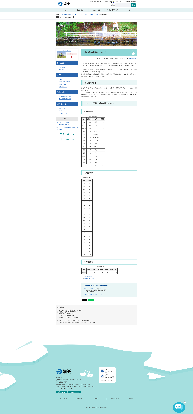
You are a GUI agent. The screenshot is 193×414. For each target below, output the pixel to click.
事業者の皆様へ (61, 92)
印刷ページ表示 (133, 58)
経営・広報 (62, 108)
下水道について (63, 113)
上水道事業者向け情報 (65, 96)
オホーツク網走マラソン (64, 51)
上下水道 (84, 14)
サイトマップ (119, 1)
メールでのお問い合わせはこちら (93, 294)
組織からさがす (75, 392)
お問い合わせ (61, 392)
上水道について (63, 111)
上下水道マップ (63, 87)
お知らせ (61, 79)
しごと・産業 (96, 10)
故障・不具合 (62, 67)
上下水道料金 (62, 84)
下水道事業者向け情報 (65, 99)
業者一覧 (61, 69)
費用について (88, 276)
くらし (64, 10)
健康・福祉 (80, 10)
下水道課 (91, 288)
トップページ (64, 14)
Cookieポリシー (80, 398)
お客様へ (59, 75)
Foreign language (131, 1)
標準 (98, 1)
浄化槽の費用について (63, 124)
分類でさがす (72, 14)
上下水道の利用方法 (64, 81)
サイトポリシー (98, 398)
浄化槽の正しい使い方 (90, 278)
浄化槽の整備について (66, 17)
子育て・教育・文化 (112, 10)
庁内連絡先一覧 (115, 398)
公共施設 (130, 398)
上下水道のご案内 (62, 104)
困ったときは (61, 63)
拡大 (101, 1)
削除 (73, 17)
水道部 (96, 14)
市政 (129, 10)
